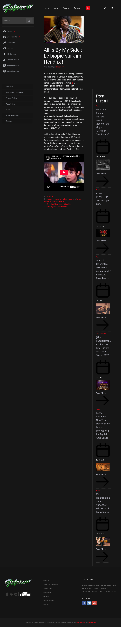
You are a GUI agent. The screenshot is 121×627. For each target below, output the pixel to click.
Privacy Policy (11, 98)
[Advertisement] (104, 52)
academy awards (52, 199)
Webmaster (92, 622)
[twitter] (89, 604)
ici (72, 83)
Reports (66, 8)
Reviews (77, 8)
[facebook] (84, 604)
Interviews (11, 43)
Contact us (111, 591)
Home (46, 8)
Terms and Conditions (14, 92)
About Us (9, 87)
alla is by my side (66, 199)
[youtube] (94, 604)
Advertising (10, 104)
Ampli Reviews (13, 71)
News (56, 8)
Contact (9, 121)
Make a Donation (12, 115)
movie (61, 202)
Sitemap (9, 110)
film (74, 199)
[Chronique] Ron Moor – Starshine (58, 204)
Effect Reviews (13, 66)
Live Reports (12, 37)
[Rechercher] (29, 20)
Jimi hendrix (54, 202)
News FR (49, 196)
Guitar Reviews (13, 60)
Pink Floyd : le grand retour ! (56, 207)
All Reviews (11, 54)
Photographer (80, 622)
